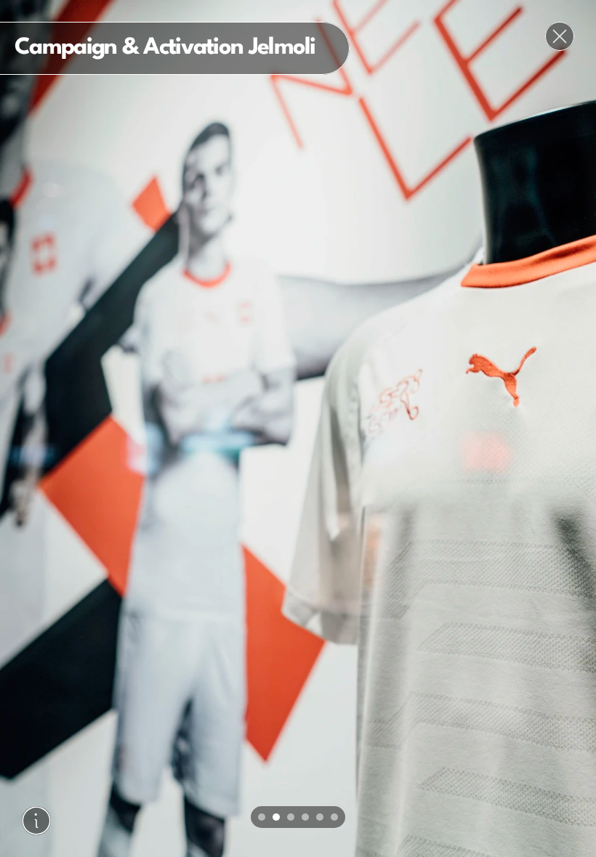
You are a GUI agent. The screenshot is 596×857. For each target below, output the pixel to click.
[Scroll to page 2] (276, 817)
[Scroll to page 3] (290, 817)
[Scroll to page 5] (320, 817)
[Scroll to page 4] (305, 817)
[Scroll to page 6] (336, 817)
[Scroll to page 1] (260, 817)
